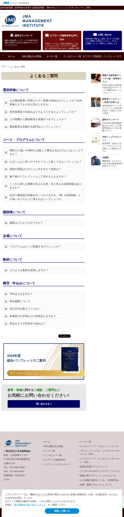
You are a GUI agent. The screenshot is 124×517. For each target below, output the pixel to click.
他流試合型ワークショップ (93, 466)
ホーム (11, 56)
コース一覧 (51, 56)
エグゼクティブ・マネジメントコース (99, 446)
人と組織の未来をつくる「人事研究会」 (100, 480)
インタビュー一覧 (72, 56)
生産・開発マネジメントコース (96, 484)
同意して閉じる (62, 511)
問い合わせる (43, 404)
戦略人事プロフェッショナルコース (98, 475)
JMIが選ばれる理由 (31, 56)
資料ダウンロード (21, 40)
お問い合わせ (102, 38)
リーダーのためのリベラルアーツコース (100, 471)
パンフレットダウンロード (112, 60)
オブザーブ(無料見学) (92, 60)
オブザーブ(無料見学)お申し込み (62, 42)
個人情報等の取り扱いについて (30, 504)
